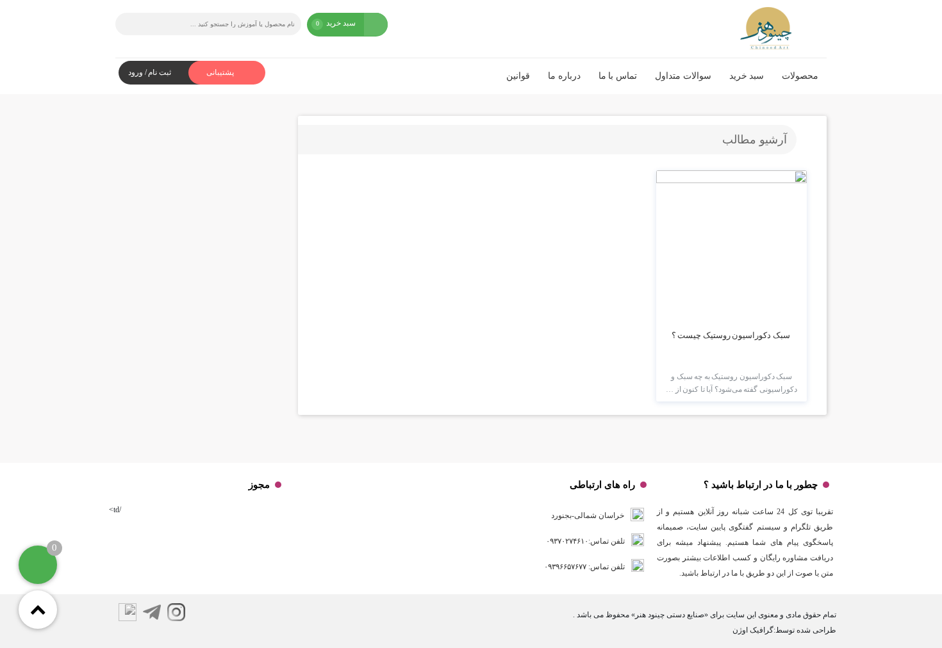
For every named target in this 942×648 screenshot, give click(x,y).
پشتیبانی (221, 72)
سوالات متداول (683, 76)
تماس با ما (618, 76)
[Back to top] (38, 609)
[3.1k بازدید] (731, 245)
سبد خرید (746, 76)
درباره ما (564, 76)
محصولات (800, 76)
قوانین (518, 76)
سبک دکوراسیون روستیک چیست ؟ (731, 335)
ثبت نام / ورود (149, 72)
